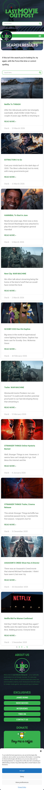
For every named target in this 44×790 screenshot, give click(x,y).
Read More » (10, 121)
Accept (22, 771)
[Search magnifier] (40, 23)
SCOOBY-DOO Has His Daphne (17, 329)
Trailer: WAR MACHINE (14, 387)
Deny (22, 776)
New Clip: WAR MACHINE (15, 273)
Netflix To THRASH (12, 104)
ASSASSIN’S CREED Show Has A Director (21, 563)
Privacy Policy (22, 787)
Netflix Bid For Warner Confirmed (18, 618)
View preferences (22, 782)
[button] (41, 751)
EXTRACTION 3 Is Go (13, 160)
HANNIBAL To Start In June (16, 215)
